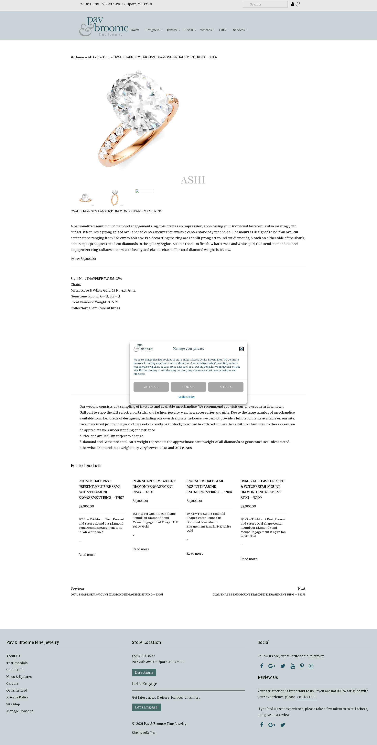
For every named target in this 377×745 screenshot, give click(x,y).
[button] (241, 349)
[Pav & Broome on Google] (272, 666)
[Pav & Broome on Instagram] (311, 666)
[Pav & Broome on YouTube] (292, 666)
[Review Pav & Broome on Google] (272, 725)
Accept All (151, 387)
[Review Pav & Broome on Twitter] (283, 725)
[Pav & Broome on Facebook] (262, 666)
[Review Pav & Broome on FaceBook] (262, 725)
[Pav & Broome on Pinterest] (301, 666)
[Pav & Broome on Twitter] (283, 666)
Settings (226, 387)
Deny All (188, 387)
